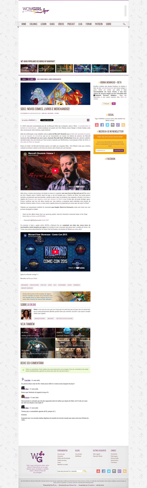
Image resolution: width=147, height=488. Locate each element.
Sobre (108, 24)
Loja (80, 24)
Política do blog (62, 460)
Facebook (102, 125)
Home (24, 24)
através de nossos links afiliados (40, 299)
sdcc (55, 285)
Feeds (123, 125)
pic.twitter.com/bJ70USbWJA (37, 216)
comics (69, 285)
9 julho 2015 (45, 220)
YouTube (96, 125)
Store (57, 113)
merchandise (24, 285)
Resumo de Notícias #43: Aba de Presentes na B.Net (72, 346)
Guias (52, 24)
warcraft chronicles (27, 288)
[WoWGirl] (35, 11)
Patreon (98, 24)
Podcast (71, 24)
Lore (32, 79)
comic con (43, 285)
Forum (89, 24)
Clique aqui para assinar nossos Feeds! (110, 137)
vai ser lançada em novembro (32, 136)
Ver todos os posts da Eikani (64, 318)
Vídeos (61, 24)
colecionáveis (62, 285)
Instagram (112, 125)
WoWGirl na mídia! (63, 464)
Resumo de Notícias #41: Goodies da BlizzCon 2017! (72, 356)
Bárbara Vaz (72, 485)
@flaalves (50, 318)
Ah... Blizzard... (49, 113)
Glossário (60, 456)
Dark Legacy (114, 456)
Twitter (107, 125)
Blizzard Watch (32, 278)
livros (50, 285)
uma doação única (28, 297)
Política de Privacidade (64, 458)
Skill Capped (96, 454)
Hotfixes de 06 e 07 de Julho (30, 335)
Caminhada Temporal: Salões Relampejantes (70, 335)
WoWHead (78, 456)
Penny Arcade (114, 458)
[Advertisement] (73, 43)
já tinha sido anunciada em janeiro (80, 134)
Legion (43, 24)
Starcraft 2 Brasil (97, 456)
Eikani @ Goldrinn (40, 318)
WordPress (53, 485)
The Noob (114, 462)
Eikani (25, 113)
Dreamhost (91, 485)
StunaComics (114, 460)
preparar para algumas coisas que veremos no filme (45, 199)
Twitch (118, 125)
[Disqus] (55, 402)
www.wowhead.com (107, 88)
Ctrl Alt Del (114, 454)
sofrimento (77, 285)
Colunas (33, 24)
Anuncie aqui (61, 454)
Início (24, 79)
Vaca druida (78, 454)
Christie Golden (34, 285)
